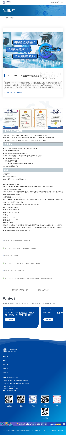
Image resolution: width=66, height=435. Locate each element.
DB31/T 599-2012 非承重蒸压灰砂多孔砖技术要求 (15, 290)
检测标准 (12, 18)
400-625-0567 (54, 2)
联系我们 (5, 360)
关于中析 (5, 356)
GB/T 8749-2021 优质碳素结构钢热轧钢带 (38, 290)
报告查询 (5, 372)
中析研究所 (60, 430)
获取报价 (19, 92)
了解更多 (10, 319)
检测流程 (5, 364)
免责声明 (5, 368)
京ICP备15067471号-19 (39, 430)
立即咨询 (9, 92)
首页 (7, 18)
